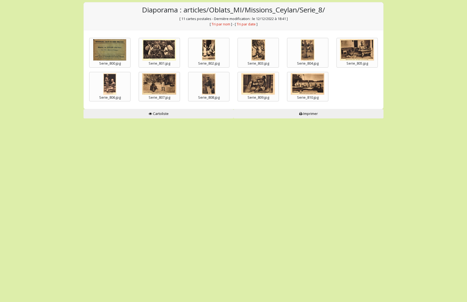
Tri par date (246, 24)
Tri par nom (221, 24)
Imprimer (310, 113)
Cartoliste (160, 113)
